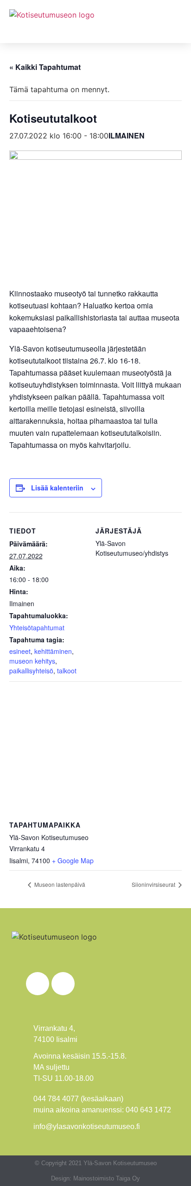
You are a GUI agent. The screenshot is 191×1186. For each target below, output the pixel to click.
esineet (20, 651)
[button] (173, 21)
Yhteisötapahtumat (36, 627)
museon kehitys (32, 660)
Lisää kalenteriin (57, 487)
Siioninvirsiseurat (154, 884)
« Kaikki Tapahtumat (45, 67)
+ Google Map (73, 860)
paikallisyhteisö (31, 670)
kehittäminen (53, 651)
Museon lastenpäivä (59, 884)
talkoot (66, 670)
